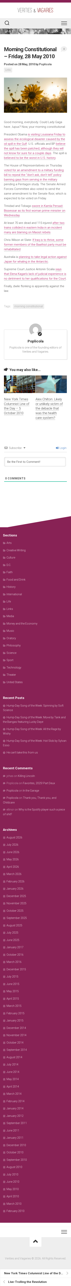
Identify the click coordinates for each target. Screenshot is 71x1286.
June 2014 (13, 1071)
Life (9, 601)
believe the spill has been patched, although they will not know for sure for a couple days (34, 148)
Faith (10, 572)
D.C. (9, 565)
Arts (9, 542)
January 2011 (15, 1137)
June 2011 (13, 1130)
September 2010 (17, 1159)
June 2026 (13, 852)
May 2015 (13, 991)
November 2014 (16, 1035)
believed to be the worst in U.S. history (29, 158)
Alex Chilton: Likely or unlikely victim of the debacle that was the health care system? (49, 408)
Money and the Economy (22, 623)
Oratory (11, 638)
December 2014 (16, 1028)
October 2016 (15, 954)
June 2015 (13, 984)
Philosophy (14, 645)
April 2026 (13, 866)
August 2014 (14, 1057)
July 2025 (12, 932)
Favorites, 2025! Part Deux (39, 783)
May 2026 (13, 859)
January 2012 (15, 1115)
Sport (10, 660)
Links (8, 70)
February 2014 (15, 1101)
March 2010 (14, 1203)
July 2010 (12, 1174)
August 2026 (14, 837)
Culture (11, 557)
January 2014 (15, 1108)
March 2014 (14, 1093)
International (14, 594)
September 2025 (17, 918)
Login (62, 448)
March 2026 (14, 874)
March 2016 (14, 961)
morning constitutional (28, 306)
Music (10, 630)
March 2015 (14, 1005)
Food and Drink (16, 579)
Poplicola (45, 64)
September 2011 (17, 1123)
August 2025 (14, 925)
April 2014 (13, 1086)
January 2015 (15, 1020)
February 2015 (15, 1013)
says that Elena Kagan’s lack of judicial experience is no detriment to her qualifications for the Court (35, 273)
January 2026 (15, 888)
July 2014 (12, 1064)
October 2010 (15, 1152)
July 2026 (12, 844)
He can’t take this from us (22, 752)
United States (15, 682)
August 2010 (14, 1167)
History (11, 586)
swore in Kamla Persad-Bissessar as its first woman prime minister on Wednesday (34, 210)
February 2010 (15, 1211)
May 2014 (13, 1079)
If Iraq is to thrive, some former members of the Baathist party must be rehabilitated (35, 244)
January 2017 (15, 947)
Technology (14, 667)
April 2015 (13, 998)
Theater (11, 674)
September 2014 (17, 1049)
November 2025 (16, 903)
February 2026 (15, 881)
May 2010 (13, 1189)
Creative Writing (16, 550)
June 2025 (13, 940)
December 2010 (16, 1145)
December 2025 (16, 896)
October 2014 (15, 1042)
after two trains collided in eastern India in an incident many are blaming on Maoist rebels (34, 227)
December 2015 (16, 969)
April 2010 (13, 1196)
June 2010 (13, 1181)
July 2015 (12, 976)
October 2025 (15, 910)
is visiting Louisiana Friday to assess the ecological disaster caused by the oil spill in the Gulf (34, 139)
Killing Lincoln (26, 775)
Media (10, 616)
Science (11, 652)
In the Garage (31, 790)
